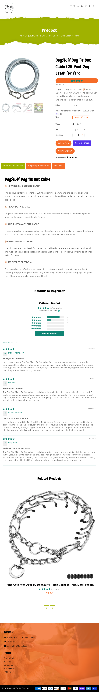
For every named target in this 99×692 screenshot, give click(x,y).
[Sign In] (82, 6)
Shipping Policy (10, 672)
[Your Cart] (86, 6)
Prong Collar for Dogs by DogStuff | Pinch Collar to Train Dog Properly (49, 584)
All (21, 36)
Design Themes (22, 688)
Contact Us (8, 665)
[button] (77, 80)
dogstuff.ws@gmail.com (17, 646)
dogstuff (76, 124)
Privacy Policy (10, 658)
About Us (7, 661)
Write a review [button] (49, 333)
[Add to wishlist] (52, 579)
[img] (8, 349)
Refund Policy (9, 668)
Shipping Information (38, 166)
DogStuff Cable (81, 117)
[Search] (93, 6)
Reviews (58, 166)
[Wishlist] (89, 6)
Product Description (13, 166)
